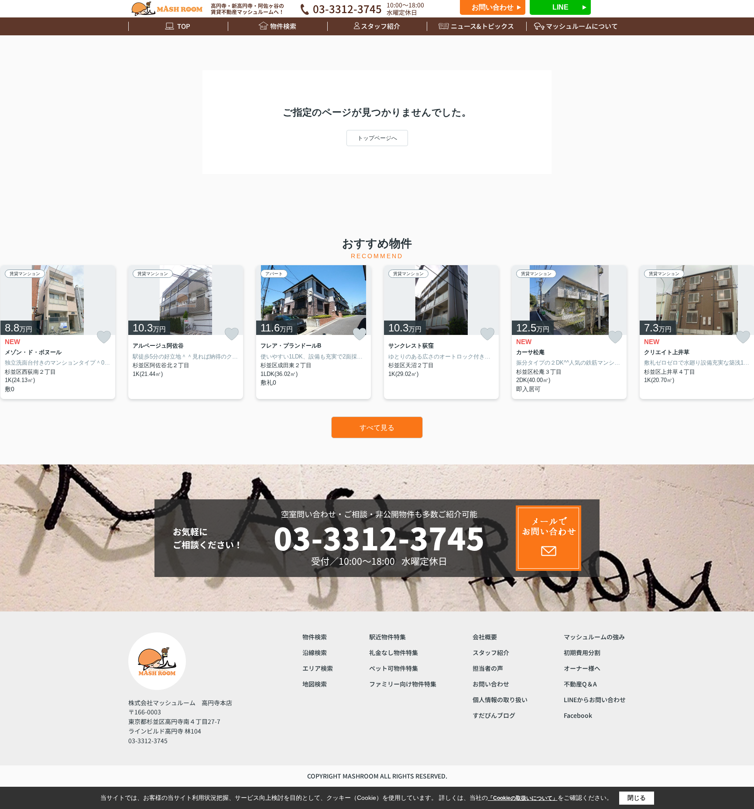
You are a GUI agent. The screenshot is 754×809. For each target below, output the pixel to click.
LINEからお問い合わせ (595, 699)
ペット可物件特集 (393, 668)
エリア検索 (317, 668)
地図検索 (314, 683)
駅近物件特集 (387, 636)
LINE (560, 7)
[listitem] (186, 332)
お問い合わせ (493, 7)
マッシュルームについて (582, 26)
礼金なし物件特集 (393, 652)
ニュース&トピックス (482, 26)
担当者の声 (488, 668)
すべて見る (377, 427)
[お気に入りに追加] (104, 337)
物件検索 (283, 26)
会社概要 (485, 636)
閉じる (636, 797)
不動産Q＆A (580, 683)
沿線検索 (314, 652)
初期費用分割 (582, 652)
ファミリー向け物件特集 (402, 683)
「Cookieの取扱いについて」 (523, 798)
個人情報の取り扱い (500, 699)
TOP (183, 26)
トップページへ (377, 138)
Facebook (578, 715)
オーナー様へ (582, 668)
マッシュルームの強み (594, 636)
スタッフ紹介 (380, 26)
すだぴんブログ (494, 715)
